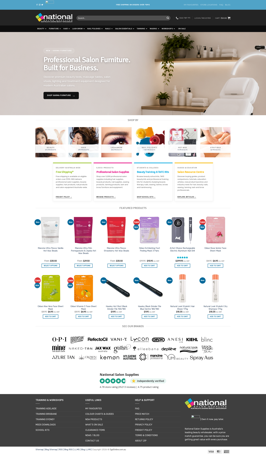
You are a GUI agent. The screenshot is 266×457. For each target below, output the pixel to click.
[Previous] (8, 73)
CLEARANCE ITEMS (95, 430)
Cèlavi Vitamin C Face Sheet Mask (84, 307)
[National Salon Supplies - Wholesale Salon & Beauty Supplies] (54, 17)
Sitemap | (40, 449)
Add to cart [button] (149, 266)
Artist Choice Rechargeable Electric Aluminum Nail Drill (182, 249)
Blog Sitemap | (52, 449)
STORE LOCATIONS (208, 5)
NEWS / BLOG (92, 435)
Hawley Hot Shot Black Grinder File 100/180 (116, 307)
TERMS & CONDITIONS (146, 435)
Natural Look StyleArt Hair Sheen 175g (182, 307)
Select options (50, 266)
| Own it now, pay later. (212, 419)
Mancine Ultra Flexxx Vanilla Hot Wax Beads (50, 249)
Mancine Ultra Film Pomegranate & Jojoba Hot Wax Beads (83, 250)
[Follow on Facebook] (37, 5)
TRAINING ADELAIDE (46, 408)
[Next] (257, 73)
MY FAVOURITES (191, 5)
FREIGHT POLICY (143, 430)
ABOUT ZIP (140, 440)
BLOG (227, 5)
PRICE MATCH (142, 414)
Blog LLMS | (87, 449)
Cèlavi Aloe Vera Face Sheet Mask (50, 307)
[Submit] (167, 18)
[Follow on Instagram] (39, 5)
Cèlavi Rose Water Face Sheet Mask (215, 249)
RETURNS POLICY (144, 419)
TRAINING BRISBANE (46, 414)
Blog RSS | (69, 449)
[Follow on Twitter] (42, 5)
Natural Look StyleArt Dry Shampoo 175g (215, 307)
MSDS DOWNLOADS (46, 424)
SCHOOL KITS (42, 430)
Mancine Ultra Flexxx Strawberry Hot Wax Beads (116, 249)
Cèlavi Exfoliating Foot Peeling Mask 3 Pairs (149, 249)
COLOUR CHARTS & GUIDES (99, 414)
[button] (222, 18)
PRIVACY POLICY (143, 424)
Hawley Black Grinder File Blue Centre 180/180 (149, 307)
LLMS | (77, 449)
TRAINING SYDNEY (45, 419)
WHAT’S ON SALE (94, 424)
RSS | (61, 449)
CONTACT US (92, 440)
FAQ (221, 5)
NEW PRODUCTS (93, 419)
